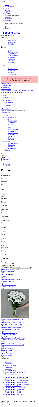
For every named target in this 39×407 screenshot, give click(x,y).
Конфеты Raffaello (6, 355)
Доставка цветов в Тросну (13, 391)
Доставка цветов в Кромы (13, 393)
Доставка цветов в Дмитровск (14, 389)
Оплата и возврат (10, 365)
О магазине (8, 104)
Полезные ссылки (10, 370)
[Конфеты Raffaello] (7, 353)
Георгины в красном (7, 286)
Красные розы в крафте (8, 334)
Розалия (3, 276)
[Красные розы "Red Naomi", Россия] (13, 338)
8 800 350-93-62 (6, 90)
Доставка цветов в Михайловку (15, 387)
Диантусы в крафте (7, 350)
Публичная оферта (11, 374)
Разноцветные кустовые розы (10, 329)
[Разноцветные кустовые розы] (11, 327)
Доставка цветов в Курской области (16, 377)
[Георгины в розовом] (8, 279)
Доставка (8, 100)
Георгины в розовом (7, 281)
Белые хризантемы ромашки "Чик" (12, 319)
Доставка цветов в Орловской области (17, 379)
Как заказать (9, 102)
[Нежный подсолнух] (8, 269)
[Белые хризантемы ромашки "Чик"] (15, 317)
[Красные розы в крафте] (9, 333)
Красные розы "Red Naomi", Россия (12, 340)
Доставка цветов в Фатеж (13, 386)
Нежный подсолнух (7, 271)
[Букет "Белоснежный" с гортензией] (13, 343)
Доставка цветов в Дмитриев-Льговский (18, 384)
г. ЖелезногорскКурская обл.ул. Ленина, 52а (6, 87)
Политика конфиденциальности (15, 372)
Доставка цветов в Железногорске (16, 382)
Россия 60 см (8, 264)
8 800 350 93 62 (10, 32)
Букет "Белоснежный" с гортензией (12, 345)
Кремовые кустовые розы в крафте (12, 324)
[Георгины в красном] (8, 285)
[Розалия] (4, 274)
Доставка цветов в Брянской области (16, 380)
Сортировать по (6, 267)
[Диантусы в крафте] (8, 348)
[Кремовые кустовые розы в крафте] (13, 322)
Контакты (8, 105)
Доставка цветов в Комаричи (14, 394)
